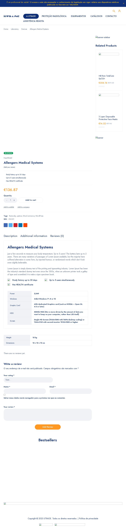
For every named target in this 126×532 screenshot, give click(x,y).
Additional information (33, 235)
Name (7, 387)
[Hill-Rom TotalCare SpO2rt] (109, 63)
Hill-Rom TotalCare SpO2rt (106, 77)
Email (52, 387)
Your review (9, 407)
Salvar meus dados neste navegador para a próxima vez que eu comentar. (34, 398)
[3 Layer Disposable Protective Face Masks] (109, 104)
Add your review (9, 167)
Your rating (9, 375)
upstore (19, 216)
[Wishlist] (9, 207)
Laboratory (15, 29)
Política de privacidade (88, 518)
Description (10, 235)
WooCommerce (28, 216)
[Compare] (23, 207)
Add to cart (30, 200)
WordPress (39, 216)
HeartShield (8, 158)
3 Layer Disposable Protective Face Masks (108, 118)
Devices (24, 29)
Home (6, 29)
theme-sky (12, 216)
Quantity (8, 195)
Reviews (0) (57, 235)
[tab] (10, 235)
